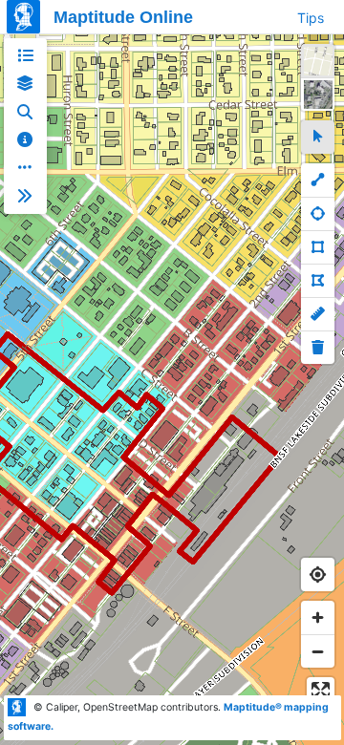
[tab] (25, 56)
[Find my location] (317, 574)
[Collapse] (25, 196)
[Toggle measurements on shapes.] (317, 313)
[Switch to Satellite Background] (317, 94)
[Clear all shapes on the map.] (317, 347)
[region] (172, 389)
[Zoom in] (317, 617)
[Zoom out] (317, 651)
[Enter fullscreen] (320, 691)
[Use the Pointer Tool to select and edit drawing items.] (317, 137)
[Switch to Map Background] (317, 60)
